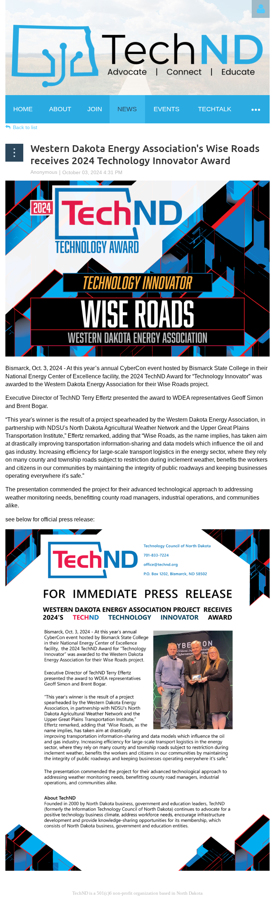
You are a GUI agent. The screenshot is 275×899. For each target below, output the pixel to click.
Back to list (25, 127)
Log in (261, 9)
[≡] (255, 109)
